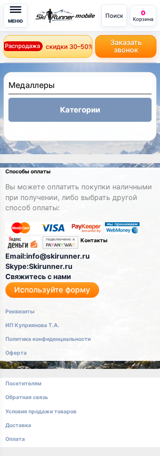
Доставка (18, 425)
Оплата (15, 439)
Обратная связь (26, 397)
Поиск (114, 15)
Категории (80, 109)
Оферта (16, 352)
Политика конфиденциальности (48, 339)
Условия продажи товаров (40, 411)
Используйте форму (52, 289)
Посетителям (23, 383)
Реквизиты (20, 311)
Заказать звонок (126, 46)
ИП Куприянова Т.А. (32, 325)
